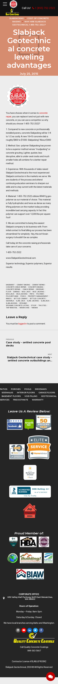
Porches (16, 389)
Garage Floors (47, 392)
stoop (33, 305)
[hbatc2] (28, 542)
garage (16, 292)
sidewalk (10, 301)
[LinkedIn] (29, 630)
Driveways (41, 389)
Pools (27, 389)
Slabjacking (11, 303)
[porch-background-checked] (30, 472)
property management (38, 296)
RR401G (9, 299)
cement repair (38, 285)
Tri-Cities (42, 305)
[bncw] (31, 558)
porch (23, 296)
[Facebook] (41, 630)
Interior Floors (26, 392)
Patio (32, 294)
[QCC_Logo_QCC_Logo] (34, 638)
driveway (40, 289)
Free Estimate (20, 400)
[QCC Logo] (12, 12)
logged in (22, 323)
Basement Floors (11, 396)
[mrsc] (48, 558)
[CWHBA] (44, 542)
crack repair (28, 289)
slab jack (20, 301)
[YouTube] (23, 630)
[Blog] (18, 630)
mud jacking (38, 292)
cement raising (23, 285)
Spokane (23, 303)
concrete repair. (13, 289)
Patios (3, 389)
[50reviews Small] (43, 422)
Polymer (40, 294)
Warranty (37, 400)
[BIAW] (30, 574)
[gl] (12, 558)
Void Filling (31, 396)
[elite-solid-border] (39, 447)
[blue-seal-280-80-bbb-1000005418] (30, 492)
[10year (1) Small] (17, 451)
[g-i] (13, 542)
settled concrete (38, 299)
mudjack (10, 294)
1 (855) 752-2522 (45, 8)
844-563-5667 (34, 650)
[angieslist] (29, 424)
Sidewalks (7, 392)
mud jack (26, 292)
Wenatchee (24, 308)
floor (8, 292)
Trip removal (11, 308)
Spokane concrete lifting (17, 305)
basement (10, 285)
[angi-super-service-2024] (30, 510)
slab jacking (33, 301)
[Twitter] (35, 630)
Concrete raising (35, 287)
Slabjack (45, 301)
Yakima (34, 308)
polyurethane (12, 296)
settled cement (21, 299)
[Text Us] (50, 676)
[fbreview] (14, 424)
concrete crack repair (16, 287)
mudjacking (22, 294)
